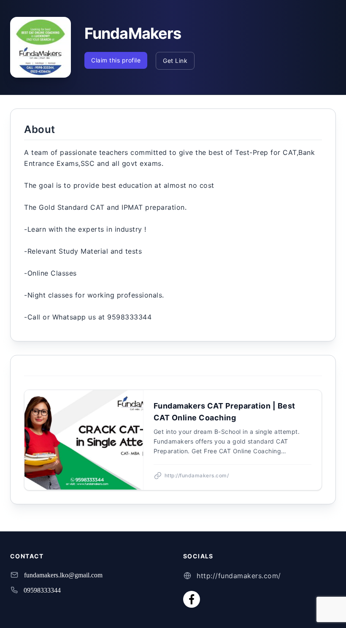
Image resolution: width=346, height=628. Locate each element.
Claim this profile (116, 60)
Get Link (175, 60)
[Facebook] (191, 599)
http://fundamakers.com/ (239, 575)
